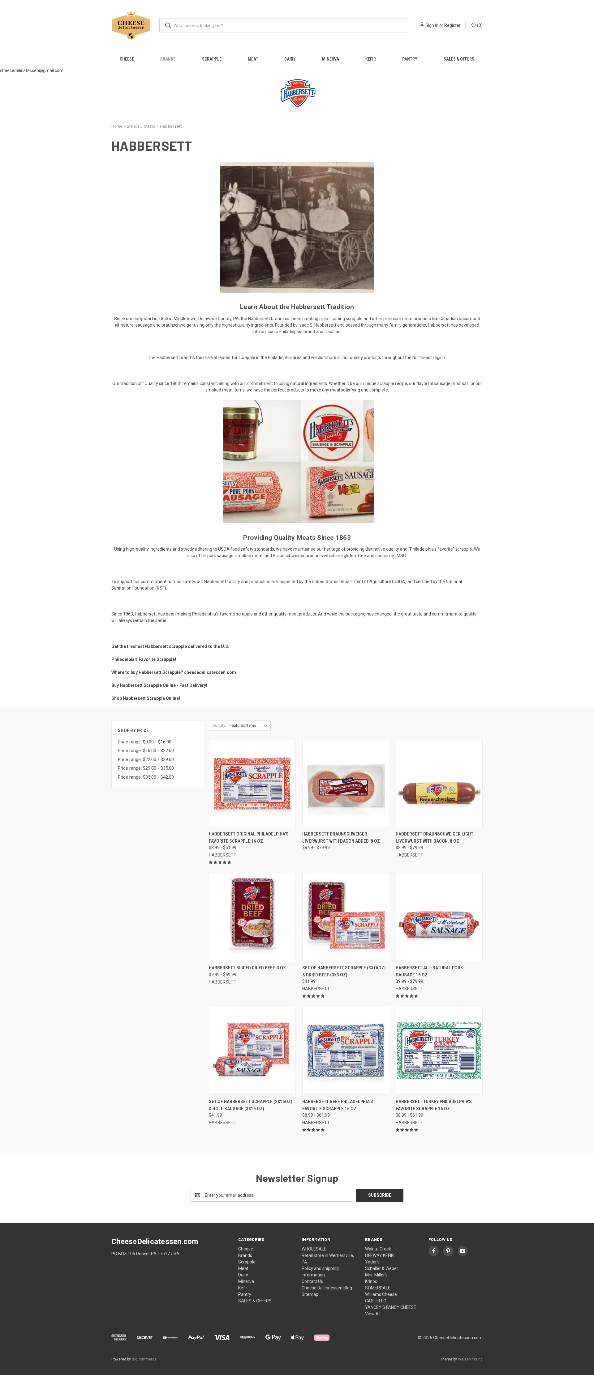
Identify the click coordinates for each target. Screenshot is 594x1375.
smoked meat (249, 555)
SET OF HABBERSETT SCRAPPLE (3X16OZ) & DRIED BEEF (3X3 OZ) (344, 971)
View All (373, 1313)
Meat (253, 59)
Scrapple (212, 59)
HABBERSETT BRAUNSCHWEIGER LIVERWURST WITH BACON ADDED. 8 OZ (341, 837)
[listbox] (249, 725)
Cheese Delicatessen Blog (327, 1287)
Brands (168, 59)
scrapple (354, 318)
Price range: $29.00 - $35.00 (146, 768)
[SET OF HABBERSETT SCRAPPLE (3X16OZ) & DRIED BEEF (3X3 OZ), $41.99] (345, 917)
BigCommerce (144, 1359)
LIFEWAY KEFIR (379, 1255)
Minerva (330, 59)
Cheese (127, 59)
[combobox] (283, 25)
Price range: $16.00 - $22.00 (146, 750)
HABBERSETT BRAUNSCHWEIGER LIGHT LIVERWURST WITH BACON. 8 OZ (434, 837)
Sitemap (310, 1294)
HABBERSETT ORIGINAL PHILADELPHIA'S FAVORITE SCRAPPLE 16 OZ (249, 837)
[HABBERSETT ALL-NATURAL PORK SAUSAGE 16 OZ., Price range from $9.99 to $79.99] (439, 917)
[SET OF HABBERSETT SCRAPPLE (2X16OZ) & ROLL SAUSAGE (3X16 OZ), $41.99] (252, 1051)
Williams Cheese (381, 1294)
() (479, 25)
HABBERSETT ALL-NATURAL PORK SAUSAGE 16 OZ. (429, 971)
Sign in (431, 25)
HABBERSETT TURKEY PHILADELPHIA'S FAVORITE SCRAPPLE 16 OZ (434, 1105)
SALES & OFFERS (459, 59)
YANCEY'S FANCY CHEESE (390, 1307)
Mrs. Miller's (376, 1274)
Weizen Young (470, 1359)
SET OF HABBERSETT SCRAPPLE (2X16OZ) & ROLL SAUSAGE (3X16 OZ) (250, 1105)
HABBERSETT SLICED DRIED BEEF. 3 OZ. (248, 968)
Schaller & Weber (381, 1268)
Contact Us (312, 1281)
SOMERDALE (377, 1287)
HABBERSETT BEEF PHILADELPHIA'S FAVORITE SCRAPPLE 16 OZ (337, 1105)
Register (452, 25)
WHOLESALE (314, 1248)
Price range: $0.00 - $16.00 (144, 742)
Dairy (290, 59)
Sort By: (219, 725)
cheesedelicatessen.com (210, 672)
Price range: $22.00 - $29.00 (146, 759)
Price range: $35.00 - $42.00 (146, 777)
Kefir (370, 59)
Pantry (409, 59)
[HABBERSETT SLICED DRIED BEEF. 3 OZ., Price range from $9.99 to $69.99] (252, 917)
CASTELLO (375, 1300)
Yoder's (372, 1261)
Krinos (371, 1281)
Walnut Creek (378, 1248)
